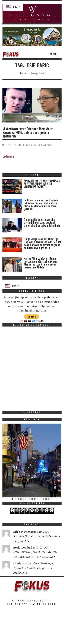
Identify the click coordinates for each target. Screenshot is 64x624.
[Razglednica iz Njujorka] (32, 460)
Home (23, 73)
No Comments (45, 145)
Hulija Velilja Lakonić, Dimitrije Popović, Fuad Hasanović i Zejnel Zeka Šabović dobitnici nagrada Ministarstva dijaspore (42, 243)
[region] (32, 13)
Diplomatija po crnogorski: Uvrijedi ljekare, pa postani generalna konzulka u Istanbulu (42, 222)
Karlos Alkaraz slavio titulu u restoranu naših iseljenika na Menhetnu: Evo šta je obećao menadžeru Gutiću (40, 262)
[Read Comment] (6, 534)
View (27, 541)
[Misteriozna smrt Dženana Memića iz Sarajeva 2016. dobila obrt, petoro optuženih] (32, 106)
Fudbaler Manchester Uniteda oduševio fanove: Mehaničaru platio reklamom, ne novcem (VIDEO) (41, 204)
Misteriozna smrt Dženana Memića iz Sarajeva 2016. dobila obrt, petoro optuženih (27, 132)
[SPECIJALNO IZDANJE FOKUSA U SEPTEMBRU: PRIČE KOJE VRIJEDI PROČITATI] (12, 187)
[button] (32, 13)
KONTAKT (14, 604)
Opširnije (8, 156)
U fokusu (27, 145)
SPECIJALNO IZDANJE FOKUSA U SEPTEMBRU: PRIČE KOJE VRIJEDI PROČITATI (42, 184)
